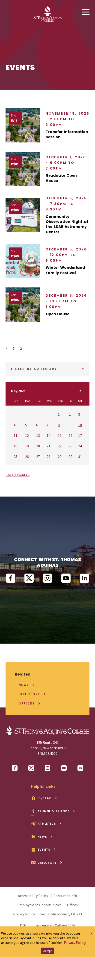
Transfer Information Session (67, 134)
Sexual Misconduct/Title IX (61, 914)
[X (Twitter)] (29, 578)
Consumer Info (65, 895)
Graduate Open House (61, 178)
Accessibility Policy (33, 895)
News (24, 685)
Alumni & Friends (54, 811)
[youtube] (66, 578)
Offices (27, 703)
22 (60, 446)
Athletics (47, 824)
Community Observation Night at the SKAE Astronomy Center (67, 224)
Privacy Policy (24, 914)
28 (48, 456)
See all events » (18, 475)
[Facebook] (10, 578)
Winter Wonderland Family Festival (65, 270)
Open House (57, 314)
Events (44, 850)
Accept (47, 951)
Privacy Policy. (75, 942)
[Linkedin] (84, 578)
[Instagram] (47, 578)
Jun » (80, 390)
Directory (29, 694)
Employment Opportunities (39, 905)
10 (80, 425)
